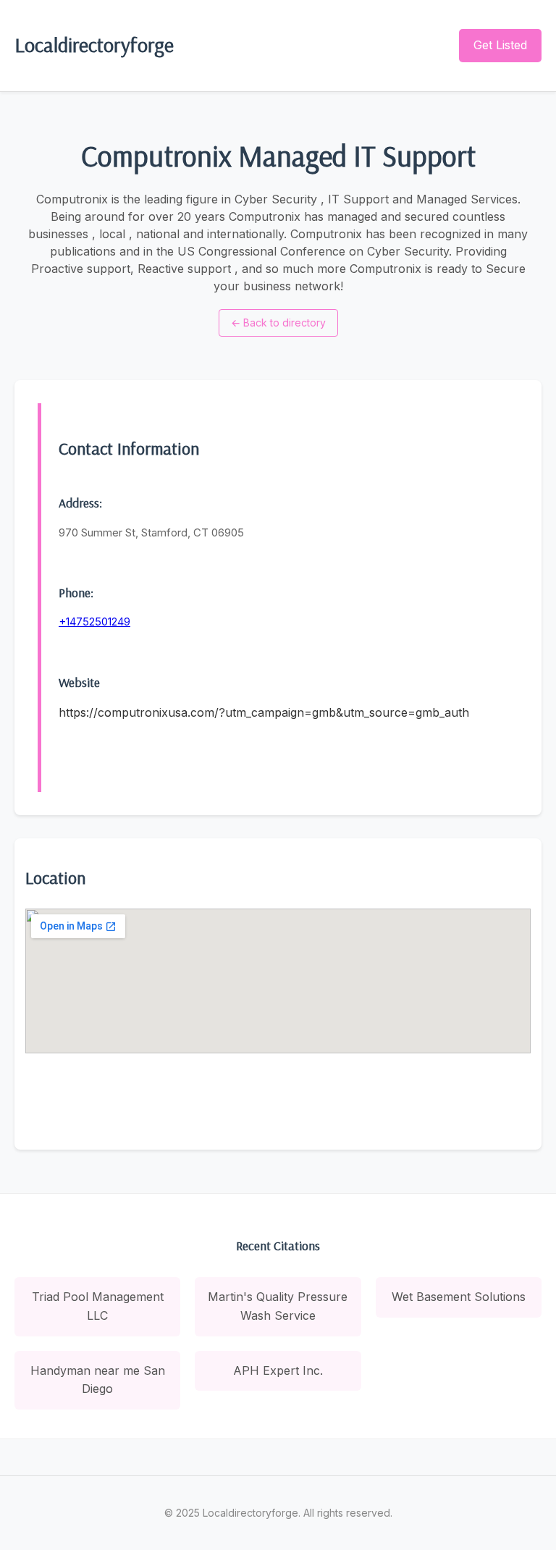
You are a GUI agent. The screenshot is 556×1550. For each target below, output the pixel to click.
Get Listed (500, 45)
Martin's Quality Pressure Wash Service (278, 1306)
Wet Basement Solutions (459, 1296)
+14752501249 (94, 621)
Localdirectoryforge (94, 44)
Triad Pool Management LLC (98, 1306)
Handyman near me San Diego (97, 1380)
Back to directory (278, 322)
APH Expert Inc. (278, 1370)
